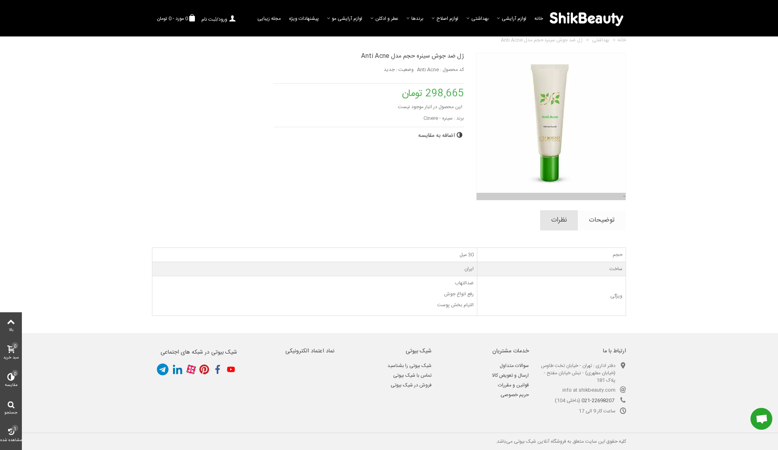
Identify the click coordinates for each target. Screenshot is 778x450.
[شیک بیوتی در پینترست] (204, 369)
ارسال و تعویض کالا (510, 375)
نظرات (559, 220)
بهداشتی (480, 19)
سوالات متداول (514, 366)
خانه (538, 19)
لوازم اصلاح (447, 19)
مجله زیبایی (269, 19)
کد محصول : (452, 69)
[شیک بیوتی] (586, 18)
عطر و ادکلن (386, 19)
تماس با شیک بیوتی (412, 375)
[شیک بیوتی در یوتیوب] (231, 369)
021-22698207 (597, 401)
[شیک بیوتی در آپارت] (191, 369)
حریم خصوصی (514, 395)
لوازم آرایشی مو (347, 19)
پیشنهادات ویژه (304, 19)
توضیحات (602, 220)
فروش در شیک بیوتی (411, 385)
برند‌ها (417, 19)
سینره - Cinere (438, 118)
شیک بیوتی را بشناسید (409, 366)
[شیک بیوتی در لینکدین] (177, 369)
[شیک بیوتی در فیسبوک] (218, 369)
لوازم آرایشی (514, 19)
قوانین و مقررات (513, 385)
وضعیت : (405, 69)
